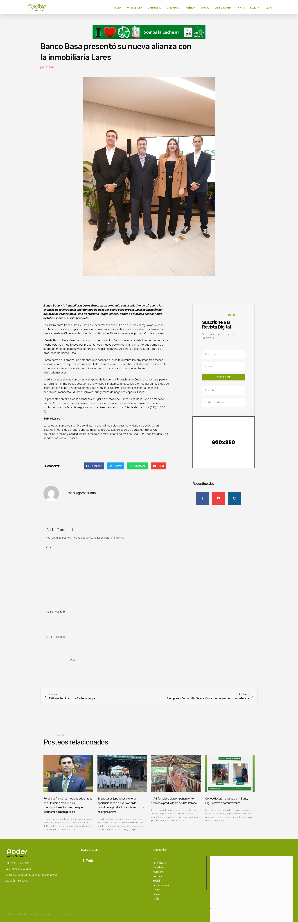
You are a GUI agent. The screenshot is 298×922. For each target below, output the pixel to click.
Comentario (52, 547)
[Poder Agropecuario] (38, 7)
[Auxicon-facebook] (83, 860)
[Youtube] (91, 860)
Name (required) (55, 611)
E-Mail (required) (55, 636)
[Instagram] (87, 860)
